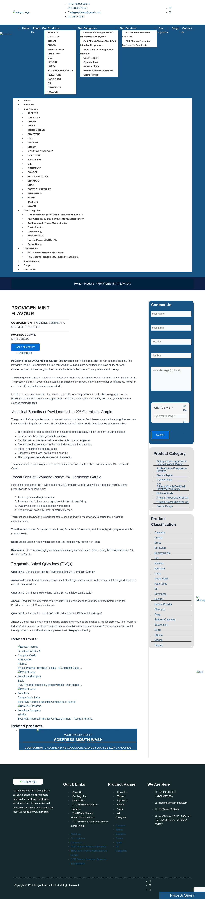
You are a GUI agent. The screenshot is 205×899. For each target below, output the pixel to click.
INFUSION (53, 62)
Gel (156, 558)
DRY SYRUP (54, 53)
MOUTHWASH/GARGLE (60, 70)
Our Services (128, 28)
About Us (29, 104)
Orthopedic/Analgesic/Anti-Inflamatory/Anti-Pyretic (96, 34)
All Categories (121, 815)
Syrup (157, 629)
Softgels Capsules (164, 619)
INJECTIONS (54, 74)
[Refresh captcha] (185, 420)
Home (25, 28)
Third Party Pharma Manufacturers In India (82, 815)
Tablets (158, 635)
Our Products (50, 28)
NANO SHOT (54, 79)
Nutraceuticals (91, 66)
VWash (158, 640)
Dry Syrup (160, 547)
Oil (156, 588)
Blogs (175, 28)
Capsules (159, 532)
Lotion (157, 573)
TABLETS (53, 32)
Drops (157, 542)
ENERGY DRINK (56, 49)
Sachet (158, 645)
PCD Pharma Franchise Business (136, 34)
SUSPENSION (35, 193)
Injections (159, 568)
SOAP (31, 185)
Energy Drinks (162, 553)
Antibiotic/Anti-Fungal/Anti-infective (97, 51)
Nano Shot (160, 583)
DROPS (52, 45)
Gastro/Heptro (91, 58)
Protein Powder (163, 604)
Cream (158, 537)
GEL (50, 58)
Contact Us (30, 269)
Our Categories (87, 28)
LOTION (52, 66)
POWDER (53, 91)
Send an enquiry (25, 347)
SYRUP (31, 197)
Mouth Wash (161, 578)
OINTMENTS (54, 87)
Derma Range (90, 74)
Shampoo (159, 609)
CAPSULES (54, 36)
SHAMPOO (33, 180)
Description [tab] (25, 352)
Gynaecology (90, 62)
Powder (158, 599)
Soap (157, 614)
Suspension (161, 624)
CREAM (52, 41)
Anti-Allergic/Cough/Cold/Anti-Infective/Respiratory (98, 43)
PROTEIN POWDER (38, 176)
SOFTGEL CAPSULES (39, 189)
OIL (50, 83)
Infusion (158, 563)
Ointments (160, 594)
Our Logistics (31, 261)
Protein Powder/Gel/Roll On (98, 70)
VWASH (32, 206)
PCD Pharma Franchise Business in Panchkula (136, 43)
